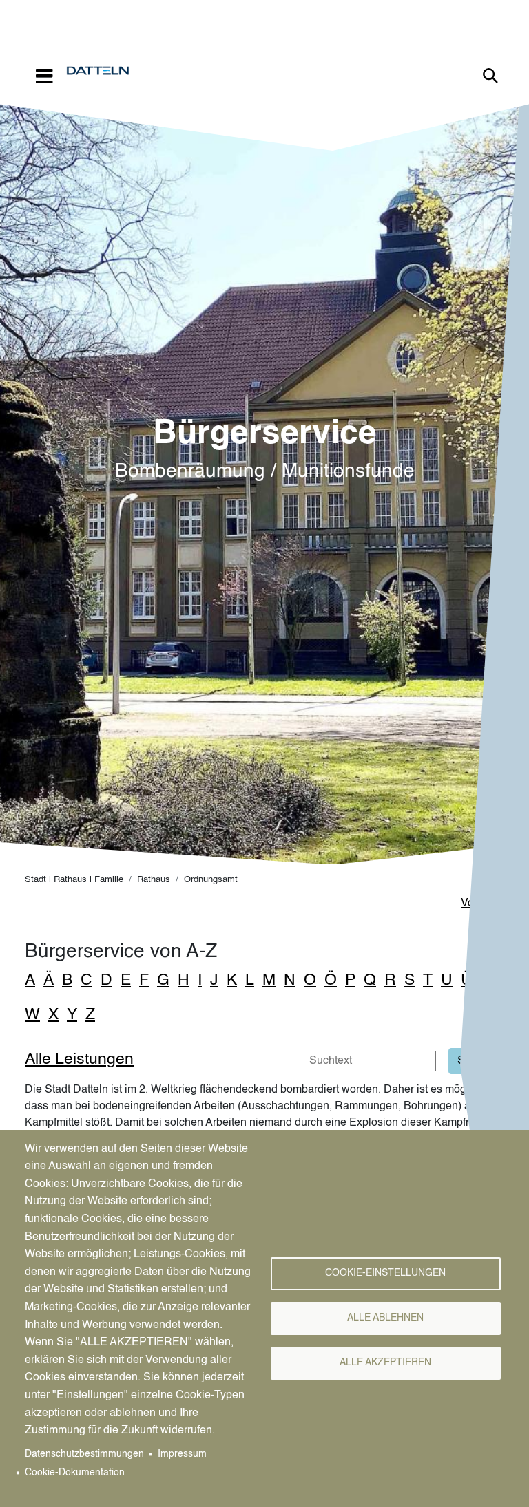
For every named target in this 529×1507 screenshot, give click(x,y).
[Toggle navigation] (44, 75)
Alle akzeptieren (385, 1362)
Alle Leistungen (79, 1059)
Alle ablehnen (385, 1318)
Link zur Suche (490, 75)
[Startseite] (103, 70)
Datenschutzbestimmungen (84, 1454)
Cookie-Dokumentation (75, 1472)
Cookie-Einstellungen (385, 1273)
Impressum (182, 1454)
